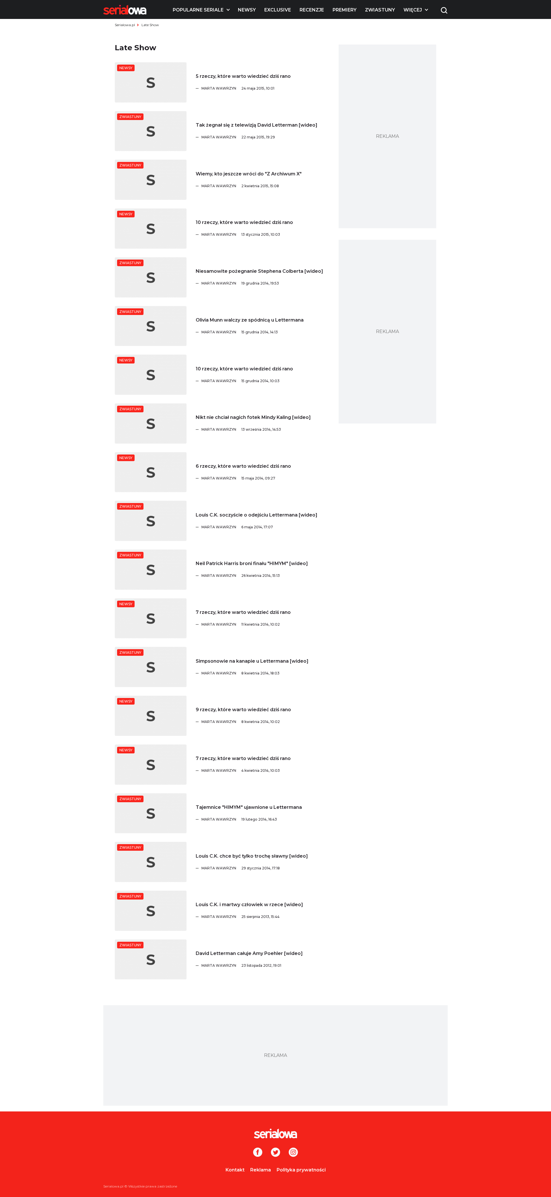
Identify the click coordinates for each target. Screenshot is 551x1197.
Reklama (260, 1170)
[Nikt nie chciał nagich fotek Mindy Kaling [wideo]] (151, 423)
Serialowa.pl (125, 25)
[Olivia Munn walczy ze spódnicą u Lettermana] (151, 326)
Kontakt (235, 1170)
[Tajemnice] (151, 813)
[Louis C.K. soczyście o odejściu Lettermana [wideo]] (151, 521)
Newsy (247, 10)
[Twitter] (275, 1153)
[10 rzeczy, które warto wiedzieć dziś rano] (151, 228)
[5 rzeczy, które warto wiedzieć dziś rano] (151, 82)
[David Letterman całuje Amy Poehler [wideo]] (151, 959)
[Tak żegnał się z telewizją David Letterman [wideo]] (151, 131)
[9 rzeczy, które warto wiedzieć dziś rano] (151, 716)
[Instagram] (293, 1153)
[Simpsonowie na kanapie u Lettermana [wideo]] (151, 667)
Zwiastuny (380, 10)
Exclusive (277, 10)
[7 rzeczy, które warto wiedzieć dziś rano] (151, 618)
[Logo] (124, 10)
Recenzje (312, 10)
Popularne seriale (198, 10)
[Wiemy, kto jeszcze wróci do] (151, 180)
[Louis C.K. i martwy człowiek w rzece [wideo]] (151, 911)
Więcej (412, 10)
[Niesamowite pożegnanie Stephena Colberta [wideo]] (151, 277)
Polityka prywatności (301, 1170)
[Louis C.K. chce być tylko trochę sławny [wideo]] (151, 862)
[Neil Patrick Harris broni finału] (151, 570)
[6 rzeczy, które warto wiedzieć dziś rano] (151, 472)
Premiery (344, 10)
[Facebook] (258, 1153)
